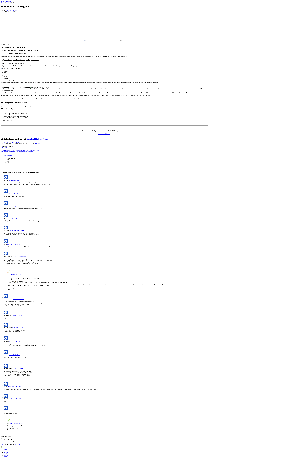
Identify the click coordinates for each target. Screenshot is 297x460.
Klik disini (37, 143)
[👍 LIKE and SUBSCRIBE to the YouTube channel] (85, 40)
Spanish (6, 452)
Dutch (5, 456)
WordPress (17, 441)
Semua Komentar (8, 155)
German (6, 451)
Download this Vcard (9, 98)
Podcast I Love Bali (4, 15)
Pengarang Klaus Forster (12, 10)
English (5, 449)
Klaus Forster (4, 147)
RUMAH (2, 2)
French (5, 454)
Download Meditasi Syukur (37, 139)
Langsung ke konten (6, 1)
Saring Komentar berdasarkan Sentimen (10, 153)
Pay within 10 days (104, 134)
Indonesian (6, 455)
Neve (2, 441)
